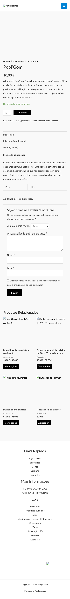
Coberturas (35, 523)
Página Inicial (35, 458)
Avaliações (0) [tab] (10, 147)
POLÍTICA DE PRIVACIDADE (35, 492)
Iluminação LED (35, 531)
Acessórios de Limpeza (26, 61)
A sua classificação (18, 225)
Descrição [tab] (8, 134)
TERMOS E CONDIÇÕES (35, 488)
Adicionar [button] (43, 422)
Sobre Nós (35, 462)
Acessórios (8, 61)
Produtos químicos (35, 510)
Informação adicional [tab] (14, 141)
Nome (11, 255)
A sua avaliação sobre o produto (27, 233)
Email (10, 267)
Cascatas (35, 539)
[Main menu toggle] (64, 6)
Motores (35, 535)
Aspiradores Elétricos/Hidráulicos (35, 518)
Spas (35, 514)
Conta (35, 466)
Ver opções (11, 366)
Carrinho (35, 470)
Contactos (35, 475)
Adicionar (22, 112)
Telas (35, 527)
